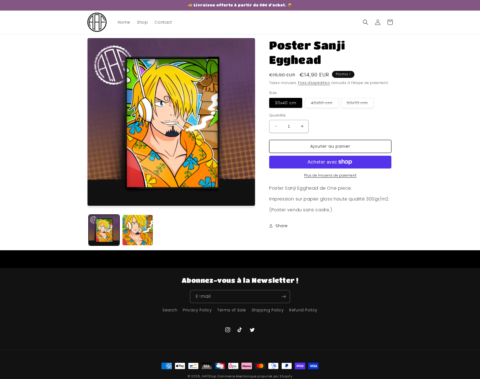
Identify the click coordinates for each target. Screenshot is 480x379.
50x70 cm (360, 104)
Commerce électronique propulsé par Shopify (255, 376)
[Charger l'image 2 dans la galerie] (137, 230)
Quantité (277, 115)
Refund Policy (303, 310)
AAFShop (209, 376)
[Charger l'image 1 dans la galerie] (104, 230)
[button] (365, 22)
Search (170, 310)
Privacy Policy (197, 310)
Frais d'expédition (314, 82)
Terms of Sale (231, 310)
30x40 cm (285, 103)
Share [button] (282, 226)
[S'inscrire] (284, 296)
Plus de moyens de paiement (330, 175)
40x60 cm (324, 104)
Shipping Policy (268, 310)
